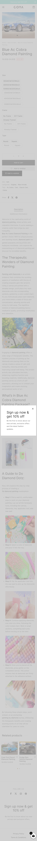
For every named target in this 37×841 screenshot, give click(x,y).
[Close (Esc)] (33, 409)
